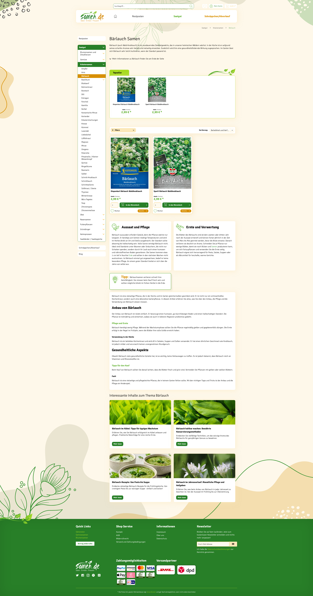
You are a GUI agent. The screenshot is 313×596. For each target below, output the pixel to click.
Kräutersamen (86, 64)
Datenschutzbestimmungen (218, 549)
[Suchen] (191, 6)
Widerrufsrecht (122, 538)
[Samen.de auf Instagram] (88, 575)
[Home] (115, 16)
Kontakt (119, 532)
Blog (81, 254)
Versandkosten (151, 592)
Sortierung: (203, 130)
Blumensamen (82, 538)
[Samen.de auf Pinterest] (93, 575)
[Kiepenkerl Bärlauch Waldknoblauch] (126, 90)
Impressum (161, 532)
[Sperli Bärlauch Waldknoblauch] (157, 90)
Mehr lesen (117, 444)
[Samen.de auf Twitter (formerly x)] (77, 575)
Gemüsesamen (82, 535)
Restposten (83, 38)
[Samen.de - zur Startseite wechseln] (92, 16)
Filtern (117, 130)
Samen (214, 246)
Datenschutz (161, 538)
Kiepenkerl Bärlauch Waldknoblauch (126, 104)
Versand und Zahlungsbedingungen (130, 542)
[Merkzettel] (205, 6)
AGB (118, 535)
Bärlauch (85, 76)
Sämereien (80, 532)
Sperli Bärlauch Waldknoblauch (157, 104)
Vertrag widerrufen (85, 544)
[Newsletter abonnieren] (233, 544)
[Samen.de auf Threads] (100, 575)
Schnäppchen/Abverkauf (89, 248)
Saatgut (82, 47)
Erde (130, 255)
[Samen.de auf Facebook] (82, 575)
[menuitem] (153, 6)
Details (141, 211)
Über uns (160, 535)
